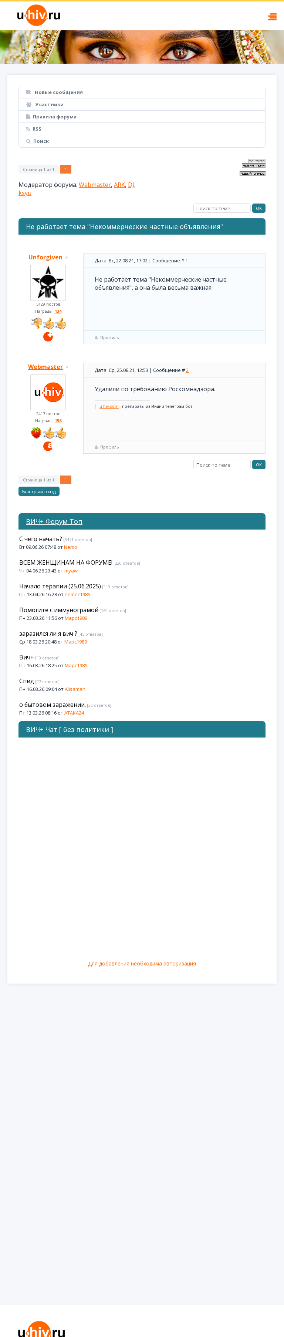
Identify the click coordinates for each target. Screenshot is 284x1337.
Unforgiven (45, 257)
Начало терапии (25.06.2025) (60, 586)
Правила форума (55, 116)
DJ (131, 185)
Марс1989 (76, 618)
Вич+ (26, 657)
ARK (119, 185)
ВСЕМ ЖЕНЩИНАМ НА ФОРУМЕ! (65, 562)
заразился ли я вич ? (48, 633)
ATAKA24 (74, 712)
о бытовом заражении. (52, 705)
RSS (37, 128)
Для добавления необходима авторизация (142, 963)
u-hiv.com (109, 406)
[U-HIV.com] (142, 47)
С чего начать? (40, 539)
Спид (26, 681)
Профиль (109, 337)
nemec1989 (77, 594)
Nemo (70, 547)
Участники (49, 104)
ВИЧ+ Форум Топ (54, 521)
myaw (71, 570)
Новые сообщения (58, 92)
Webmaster (95, 185)
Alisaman (75, 689)
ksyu (24, 193)
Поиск (41, 141)
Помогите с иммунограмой (58, 610)
